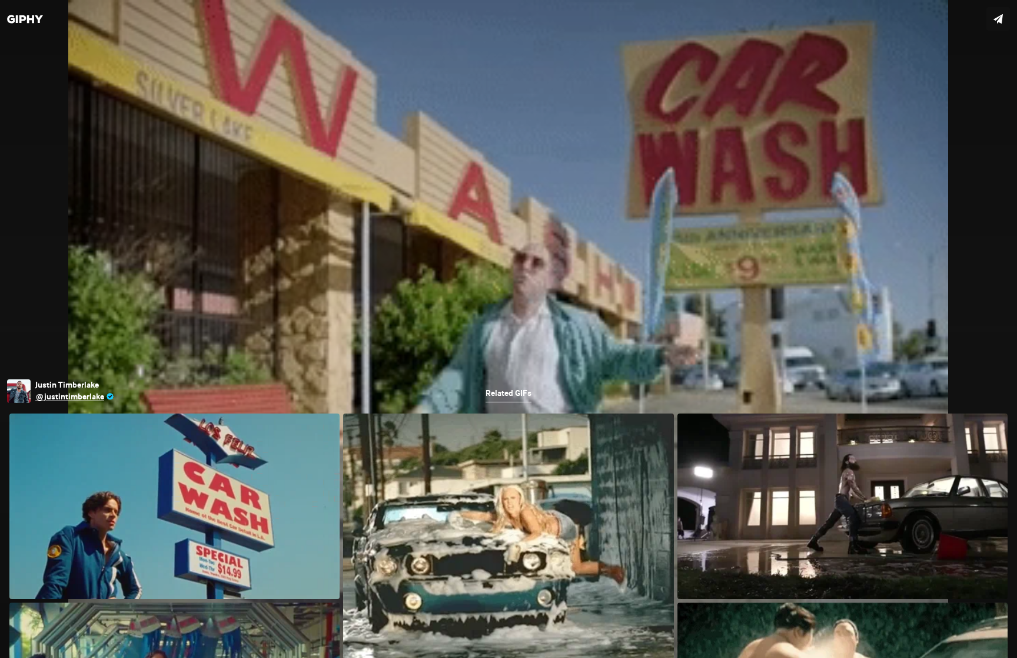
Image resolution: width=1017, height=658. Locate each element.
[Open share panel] (998, 19)
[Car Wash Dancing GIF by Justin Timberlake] (508, 329)
